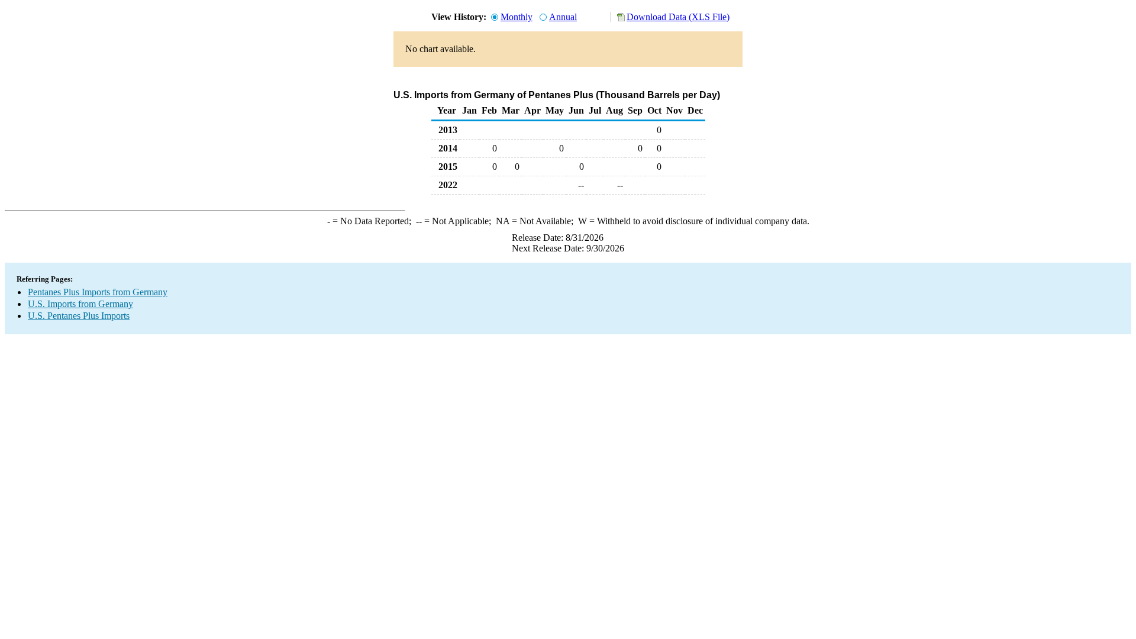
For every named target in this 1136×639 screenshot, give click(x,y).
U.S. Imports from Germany (80, 304)
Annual (563, 17)
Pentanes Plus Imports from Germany (97, 292)
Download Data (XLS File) (678, 17)
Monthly (516, 17)
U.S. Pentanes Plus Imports (79, 316)
